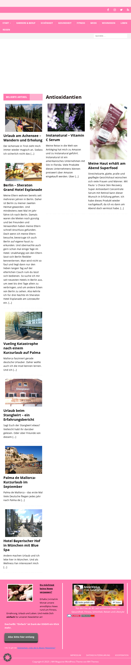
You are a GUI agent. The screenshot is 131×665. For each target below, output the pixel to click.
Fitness (81, 23)
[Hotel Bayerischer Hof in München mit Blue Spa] (23, 523)
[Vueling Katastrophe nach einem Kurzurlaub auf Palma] (23, 326)
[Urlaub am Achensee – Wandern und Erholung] (23, 118)
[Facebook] (108, 10)
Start (6, 23)
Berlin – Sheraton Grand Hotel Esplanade (22, 187)
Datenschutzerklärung (98, 655)
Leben (124, 23)
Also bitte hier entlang (21, 636)
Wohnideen (108, 23)
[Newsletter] (128, 10)
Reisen (6, 29)
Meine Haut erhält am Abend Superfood (107, 165)
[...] (32, 153)
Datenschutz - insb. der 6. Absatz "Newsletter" (36, 648)
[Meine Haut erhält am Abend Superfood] (108, 132)
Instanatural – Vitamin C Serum (65, 137)
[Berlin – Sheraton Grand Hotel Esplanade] (23, 172)
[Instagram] (115, 10)
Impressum (75, 655)
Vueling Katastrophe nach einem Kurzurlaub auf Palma (21, 348)
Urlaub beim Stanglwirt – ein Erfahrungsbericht (18, 415)
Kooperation (121, 655)
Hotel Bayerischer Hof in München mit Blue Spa (21, 545)
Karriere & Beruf (25, 23)
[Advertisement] (65, 68)
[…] (77, 176)
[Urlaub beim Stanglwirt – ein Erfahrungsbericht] (23, 393)
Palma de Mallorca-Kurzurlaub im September (19, 482)
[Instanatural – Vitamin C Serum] (66, 118)
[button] (7, 657)
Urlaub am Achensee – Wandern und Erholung (22, 137)
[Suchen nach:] (110, 35)
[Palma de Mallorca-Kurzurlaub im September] (23, 460)
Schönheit (47, 23)
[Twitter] (121, 10)
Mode (93, 23)
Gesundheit (64, 23)
